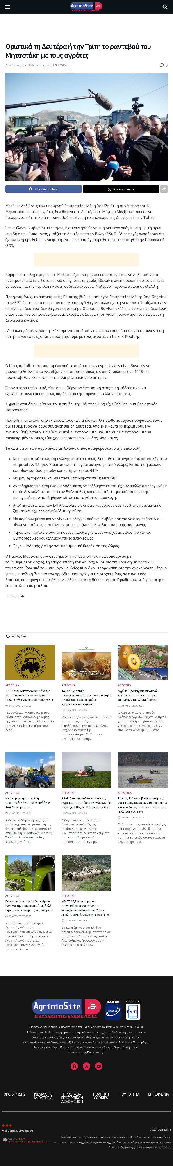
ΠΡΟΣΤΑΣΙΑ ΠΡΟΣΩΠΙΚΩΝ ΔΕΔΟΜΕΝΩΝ (72, 1098)
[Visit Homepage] (86, 6)
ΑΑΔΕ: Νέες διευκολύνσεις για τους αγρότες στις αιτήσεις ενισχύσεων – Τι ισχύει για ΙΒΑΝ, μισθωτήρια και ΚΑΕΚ (86, 802)
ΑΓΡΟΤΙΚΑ (59, 65)
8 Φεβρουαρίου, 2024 (20, 65)
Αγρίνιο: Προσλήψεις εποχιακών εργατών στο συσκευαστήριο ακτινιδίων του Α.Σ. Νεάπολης (138, 695)
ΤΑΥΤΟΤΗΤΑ (129, 1094)
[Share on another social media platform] (164, 189)
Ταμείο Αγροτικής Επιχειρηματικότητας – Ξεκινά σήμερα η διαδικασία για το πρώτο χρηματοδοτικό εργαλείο (86, 697)
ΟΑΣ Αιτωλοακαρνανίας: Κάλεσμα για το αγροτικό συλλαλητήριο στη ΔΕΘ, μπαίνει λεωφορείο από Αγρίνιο (29, 695)
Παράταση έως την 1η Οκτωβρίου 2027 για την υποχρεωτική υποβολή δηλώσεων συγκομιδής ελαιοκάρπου (29, 905)
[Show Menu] (7, 7)
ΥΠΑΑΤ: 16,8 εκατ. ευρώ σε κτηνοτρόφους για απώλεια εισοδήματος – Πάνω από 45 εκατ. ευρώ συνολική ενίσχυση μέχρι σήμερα (86, 908)
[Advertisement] (86, 27)
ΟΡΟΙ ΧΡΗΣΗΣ (14, 1094)
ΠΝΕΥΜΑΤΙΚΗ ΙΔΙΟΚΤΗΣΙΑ (43, 1096)
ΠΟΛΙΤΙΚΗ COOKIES (101, 1096)
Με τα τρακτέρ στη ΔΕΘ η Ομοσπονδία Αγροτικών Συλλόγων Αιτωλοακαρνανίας (28, 802)
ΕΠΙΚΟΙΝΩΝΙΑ (158, 1094)
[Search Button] (165, 7)
